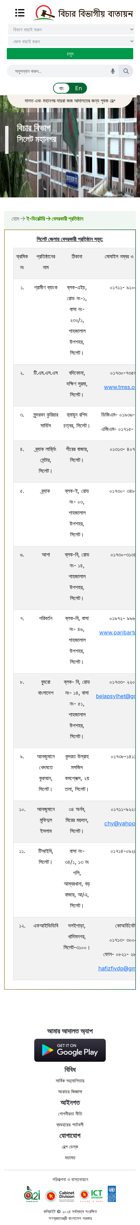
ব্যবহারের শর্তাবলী (70, 1124)
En (78, 88)
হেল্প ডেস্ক (70, 1146)
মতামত (70, 1157)
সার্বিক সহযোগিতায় (70, 1080)
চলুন (70, 54)
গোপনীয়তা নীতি (70, 1113)
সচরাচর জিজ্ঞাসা (70, 1091)
